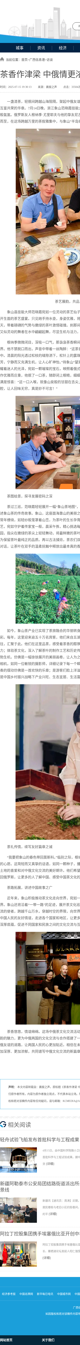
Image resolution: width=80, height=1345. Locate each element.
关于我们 (48, 1340)
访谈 (50, 59)
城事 (19, 48)
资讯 (41, 48)
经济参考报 (9, 1294)
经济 (63, 48)
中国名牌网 (26, 1294)
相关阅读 (19, 1125)
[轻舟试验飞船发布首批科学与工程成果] (21, 1171)
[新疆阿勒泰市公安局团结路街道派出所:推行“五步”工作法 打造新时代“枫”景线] (21, 1222)
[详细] (50, 1163)
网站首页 (6, 1340)
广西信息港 (37, 59)
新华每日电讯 (45, 1294)
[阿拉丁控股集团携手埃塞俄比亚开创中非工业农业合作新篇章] (21, 1266)
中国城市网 (64, 1294)
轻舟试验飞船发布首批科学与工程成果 (39, 1139)
